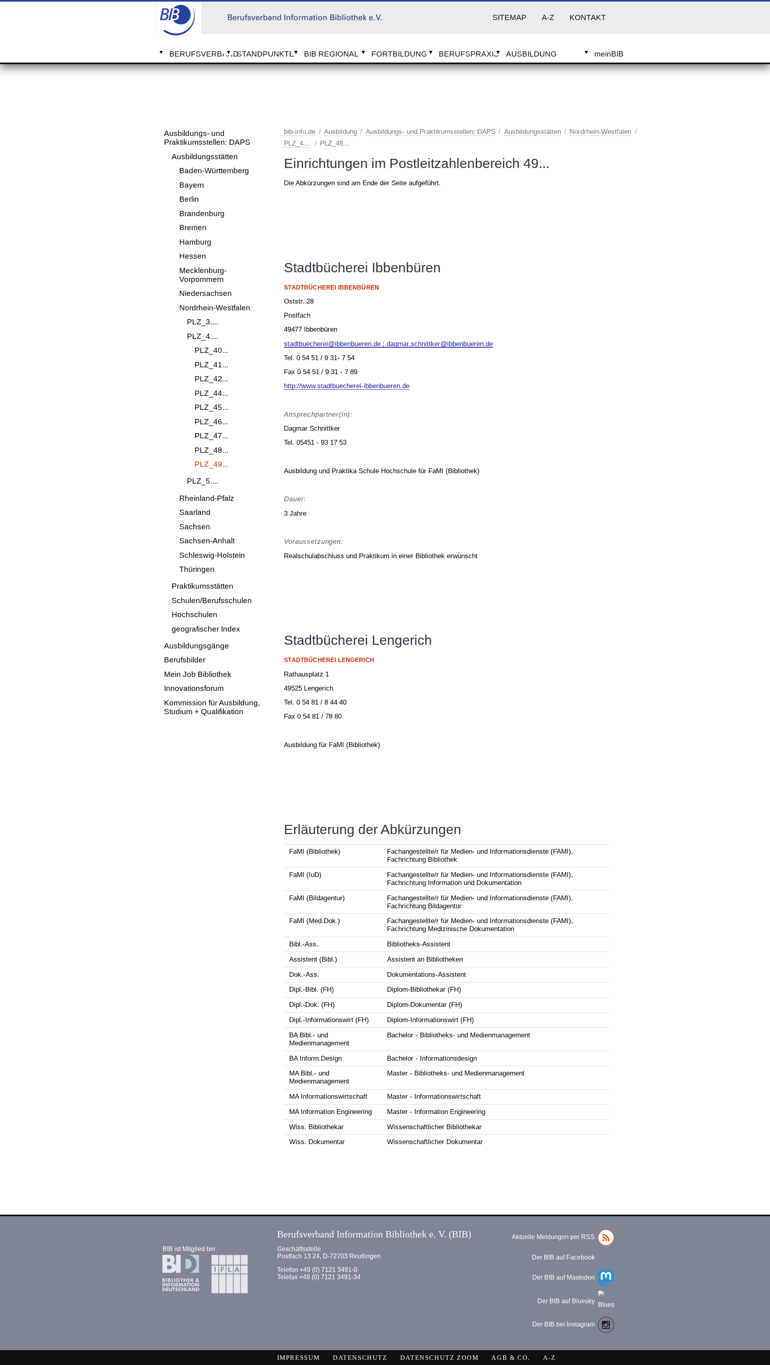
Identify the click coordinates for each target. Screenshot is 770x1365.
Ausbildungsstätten (205, 156)
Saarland (195, 512)
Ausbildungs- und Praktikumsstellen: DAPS (207, 137)
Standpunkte (264, 54)
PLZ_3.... (202, 322)
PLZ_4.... (202, 336)
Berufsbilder (184, 660)
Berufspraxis (466, 54)
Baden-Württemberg (214, 170)
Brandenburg (202, 213)
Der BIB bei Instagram (563, 1324)
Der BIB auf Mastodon (563, 1277)
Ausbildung (531, 54)
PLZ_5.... (202, 481)
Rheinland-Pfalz (206, 498)
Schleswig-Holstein (212, 555)
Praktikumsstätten (202, 586)
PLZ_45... (211, 407)
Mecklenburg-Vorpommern (203, 275)
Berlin (189, 199)
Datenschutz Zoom (439, 1357)
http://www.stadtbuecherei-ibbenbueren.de (346, 386)
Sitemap (509, 17)
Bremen (193, 227)
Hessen (192, 256)
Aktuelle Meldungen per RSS (553, 1236)
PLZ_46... (211, 421)
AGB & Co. (510, 1357)
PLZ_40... (211, 350)
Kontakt (587, 17)
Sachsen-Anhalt (207, 541)
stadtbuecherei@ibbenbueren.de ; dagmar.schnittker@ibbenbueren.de (388, 344)
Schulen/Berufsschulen (212, 600)
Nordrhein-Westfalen (214, 308)
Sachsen (194, 527)
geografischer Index (206, 629)
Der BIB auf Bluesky (566, 1301)
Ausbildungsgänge (196, 646)
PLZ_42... (211, 379)
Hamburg (195, 242)
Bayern (191, 185)
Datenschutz (360, 1357)
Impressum (298, 1357)
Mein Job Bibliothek (197, 674)
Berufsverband (196, 54)
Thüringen (197, 569)
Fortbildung (398, 54)
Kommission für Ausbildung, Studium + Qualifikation (212, 707)
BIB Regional (331, 54)
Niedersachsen (205, 293)
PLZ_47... (211, 435)
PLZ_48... (211, 450)
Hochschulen (194, 614)
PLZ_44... (211, 393)
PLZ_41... (211, 364)
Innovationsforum (194, 688)
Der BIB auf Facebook (563, 1257)
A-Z (548, 17)
